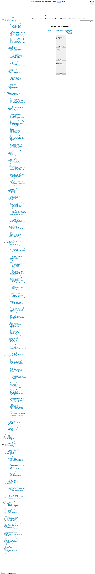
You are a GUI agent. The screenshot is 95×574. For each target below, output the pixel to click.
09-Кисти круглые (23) (14, 391)
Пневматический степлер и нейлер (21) (15, 90)
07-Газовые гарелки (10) (12, 430)
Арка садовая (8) (11, 446)
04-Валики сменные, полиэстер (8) (16, 360)
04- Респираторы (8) (9, 435)
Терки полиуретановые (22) (15, 421)
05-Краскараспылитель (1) (12, 396)
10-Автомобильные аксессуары (13, 69)
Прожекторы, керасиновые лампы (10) (14, 521)
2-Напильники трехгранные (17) (15, 130)
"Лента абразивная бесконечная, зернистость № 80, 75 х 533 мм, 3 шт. (18, 309)
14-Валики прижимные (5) (14, 372)
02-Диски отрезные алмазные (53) (16, 278)
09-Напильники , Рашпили (12, 127)
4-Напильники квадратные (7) (15, 132)
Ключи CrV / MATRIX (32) (16, 58)
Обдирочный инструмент (14, 351)
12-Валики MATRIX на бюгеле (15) (16, 369)
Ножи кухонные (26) (9, 515)
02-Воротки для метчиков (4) (15, 329)
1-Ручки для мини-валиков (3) (17, 376)
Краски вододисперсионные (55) (11, 550)
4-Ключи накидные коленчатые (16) (18, 66)
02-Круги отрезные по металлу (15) (18, 297)
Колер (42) (7, 549)
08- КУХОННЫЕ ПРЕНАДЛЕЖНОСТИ (10, 514)
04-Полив (7, 485)
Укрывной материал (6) (12, 452)
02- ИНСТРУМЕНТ (6, 95)
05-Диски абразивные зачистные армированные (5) (15, 292)
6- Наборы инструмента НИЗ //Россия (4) (17, 23)
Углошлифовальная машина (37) (11, 541)
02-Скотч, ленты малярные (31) (11, 506)
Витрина (27, 23)
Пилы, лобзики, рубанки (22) (10, 536)
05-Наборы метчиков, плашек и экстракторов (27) (15, 333)
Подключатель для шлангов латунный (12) (15, 490)
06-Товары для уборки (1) (10, 509)
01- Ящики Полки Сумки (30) (10, 20)
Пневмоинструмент (11, 91)
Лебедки (11, 82)
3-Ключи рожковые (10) (16, 54)
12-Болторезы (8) (11, 339)
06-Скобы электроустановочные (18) (14, 237)
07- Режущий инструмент (9, 242)
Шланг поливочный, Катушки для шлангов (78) (16, 496)
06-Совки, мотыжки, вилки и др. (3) (14, 472)
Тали (10, 83)
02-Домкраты (10, 76)
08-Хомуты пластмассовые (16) (13, 238)
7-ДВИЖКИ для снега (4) (14, 468)
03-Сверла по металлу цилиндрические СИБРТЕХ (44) (17, 267)
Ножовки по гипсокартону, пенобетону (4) (17, 350)
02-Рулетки (10, 195)
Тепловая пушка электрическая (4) (11, 539)
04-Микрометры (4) (11, 199)
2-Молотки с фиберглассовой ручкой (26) (17, 100)
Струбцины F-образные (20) (15, 156)
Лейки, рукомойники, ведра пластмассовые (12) (16, 488)
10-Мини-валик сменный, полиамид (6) (17, 366)
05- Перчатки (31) (8, 436)
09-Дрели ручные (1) (11, 191)
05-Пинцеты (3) (8, 508)
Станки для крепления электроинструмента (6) (13, 537)
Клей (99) (7, 548)
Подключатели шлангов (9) (12, 489)
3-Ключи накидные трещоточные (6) (18, 65)
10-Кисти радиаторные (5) (14, 392)
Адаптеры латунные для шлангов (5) (14, 487)
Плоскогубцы (12, 148)
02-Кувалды (10, 103)
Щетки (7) (9, 511)
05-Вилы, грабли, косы (12, 469)
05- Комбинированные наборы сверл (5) (17, 273)
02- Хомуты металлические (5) (10, 21)
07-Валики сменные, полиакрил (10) (16, 363)
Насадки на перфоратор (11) (17, 261)
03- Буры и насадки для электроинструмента (14, 259)
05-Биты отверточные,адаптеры (13, 110)
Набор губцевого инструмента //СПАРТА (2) (18, 138)
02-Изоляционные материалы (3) (11, 518)
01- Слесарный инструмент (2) (10, 96)
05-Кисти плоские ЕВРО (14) (15, 386)
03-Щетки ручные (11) (14, 327)
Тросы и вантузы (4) (11, 441)
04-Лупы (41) (7, 507)
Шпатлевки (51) (8, 552)
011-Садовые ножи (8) (12, 454)
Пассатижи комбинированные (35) (16, 144)
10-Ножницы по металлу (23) (13, 337)
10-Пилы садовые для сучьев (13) (14, 481)
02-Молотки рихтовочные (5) (13, 94)
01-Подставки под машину (12, 75)
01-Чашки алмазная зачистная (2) (16, 277)
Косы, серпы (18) (13, 471)
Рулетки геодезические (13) (15, 196)
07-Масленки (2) (10, 86)
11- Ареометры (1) (11, 70)
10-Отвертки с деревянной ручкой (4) (16, 123)
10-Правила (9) (10, 423)
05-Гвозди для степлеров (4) (15, 235)
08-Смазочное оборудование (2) (13, 87)
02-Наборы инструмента (14, 24)
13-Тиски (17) (10, 152)
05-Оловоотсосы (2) (11, 428)
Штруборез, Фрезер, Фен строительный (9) (13, 543)
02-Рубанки (10, 160)
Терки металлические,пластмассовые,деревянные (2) (18, 419)
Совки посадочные (59, 30)
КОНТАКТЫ (39, 1)
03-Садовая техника (9, 483)
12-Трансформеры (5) (12, 151)
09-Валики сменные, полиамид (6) (16, 365)
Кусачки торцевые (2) (13, 143)
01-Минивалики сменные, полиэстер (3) (17, 357)
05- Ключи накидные (13, 63)
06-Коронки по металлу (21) (17, 272)
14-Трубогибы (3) (11, 153)
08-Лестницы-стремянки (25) (10, 513)
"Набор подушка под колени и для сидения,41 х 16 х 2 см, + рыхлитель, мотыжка (16, 476)
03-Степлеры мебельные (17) (13, 226)
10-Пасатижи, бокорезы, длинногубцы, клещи (16, 137)
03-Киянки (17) (10, 108)
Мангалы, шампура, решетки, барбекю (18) (15, 498)
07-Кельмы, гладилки (11, 412)
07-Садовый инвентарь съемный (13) (14, 477)
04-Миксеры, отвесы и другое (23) (14, 395)
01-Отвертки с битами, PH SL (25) (16, 114)
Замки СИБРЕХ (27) (11, 504)
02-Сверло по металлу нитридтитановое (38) (16, 266)
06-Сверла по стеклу (13, 274)
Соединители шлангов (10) (12, 494)
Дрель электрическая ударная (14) (11, 528)
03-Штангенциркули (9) (12, 198)
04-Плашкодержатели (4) (14, 331)
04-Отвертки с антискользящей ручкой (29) (17, 117)
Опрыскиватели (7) (11, 484)
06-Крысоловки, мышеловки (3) (11, 499)
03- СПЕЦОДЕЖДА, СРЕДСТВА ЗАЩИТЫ (10, 432)
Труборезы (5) (10, 442)
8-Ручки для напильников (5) (15, 135)
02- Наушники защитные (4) (10, 433)
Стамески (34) (12, 189)
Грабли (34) (12, 470)
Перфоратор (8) (8, 535)
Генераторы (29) (8, 526)
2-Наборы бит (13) (13, 112)
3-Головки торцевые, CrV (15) (15, 41)
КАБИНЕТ (63, 1)
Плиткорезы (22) (13, 346)
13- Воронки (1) (10, 71)
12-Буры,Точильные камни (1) (15, 322)
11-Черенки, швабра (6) (12, 482)
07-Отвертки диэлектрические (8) (16, 119)
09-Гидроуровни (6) (11, 223)
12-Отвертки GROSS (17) (14, 125)
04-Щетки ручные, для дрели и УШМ (14, 324)
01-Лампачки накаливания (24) (13, 522)
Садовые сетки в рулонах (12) (13, 450)
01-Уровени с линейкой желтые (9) (16, 202)
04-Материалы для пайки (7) (13, 427)
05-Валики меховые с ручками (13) (16, 361)
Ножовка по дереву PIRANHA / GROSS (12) (17, 172)
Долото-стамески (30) (14, 188)
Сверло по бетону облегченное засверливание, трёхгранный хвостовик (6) (17, 256)
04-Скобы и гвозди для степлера (13, 227)
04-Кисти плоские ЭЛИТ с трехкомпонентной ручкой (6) (15, 385)
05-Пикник (7, 497)
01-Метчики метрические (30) (15, 328)
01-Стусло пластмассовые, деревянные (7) (17, 167)
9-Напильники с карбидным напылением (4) (18, 136)
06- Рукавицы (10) (8, 437)
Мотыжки (49, 30)
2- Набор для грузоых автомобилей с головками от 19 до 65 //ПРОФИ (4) (16, 35)
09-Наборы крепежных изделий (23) (14, 241)
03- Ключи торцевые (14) (12, 44)
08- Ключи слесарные (11, 48)
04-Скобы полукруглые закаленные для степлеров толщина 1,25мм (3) (17, 234)
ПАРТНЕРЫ (54, 1)
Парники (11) (10, 447)
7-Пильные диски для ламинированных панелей (16, 290)
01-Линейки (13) (10, 194)
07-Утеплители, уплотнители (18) (11, 512)
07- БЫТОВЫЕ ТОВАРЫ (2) (8, 502)
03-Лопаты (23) (10, 456)
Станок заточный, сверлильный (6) (11, 538)
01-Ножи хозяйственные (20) (15, 341)
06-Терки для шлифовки (14, 312)
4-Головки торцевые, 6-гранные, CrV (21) (17, 42)
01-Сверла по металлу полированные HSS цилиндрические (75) (19, 264)
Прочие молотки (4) (15, 99)
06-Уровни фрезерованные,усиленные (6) (17, 221)
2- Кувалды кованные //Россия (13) (16, 104)
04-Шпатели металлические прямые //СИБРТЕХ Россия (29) (17, 404)
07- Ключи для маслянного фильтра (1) (15, 67)
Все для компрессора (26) (12, 89)
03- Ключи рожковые (13, 51)
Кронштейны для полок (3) (10, 501)
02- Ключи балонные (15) (14, 50)
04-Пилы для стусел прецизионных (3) (17, 169)
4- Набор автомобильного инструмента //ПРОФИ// (16, 28)
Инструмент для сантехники (10, 440)
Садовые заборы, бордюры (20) (13, 448)
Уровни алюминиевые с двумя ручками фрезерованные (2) (17, 206)
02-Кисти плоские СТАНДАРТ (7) (15, 381)
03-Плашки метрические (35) (15, 330)
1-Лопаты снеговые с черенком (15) (16, 459)
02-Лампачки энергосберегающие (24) (14, 523)
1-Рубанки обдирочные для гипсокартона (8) (17, 353)
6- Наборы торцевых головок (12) (16, 37)
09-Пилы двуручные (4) (12, 480)
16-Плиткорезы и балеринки (13, 345)
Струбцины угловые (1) (14, 159)
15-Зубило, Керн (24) (11, 154)
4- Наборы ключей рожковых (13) (18, 56)
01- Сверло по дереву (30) (16, 245)
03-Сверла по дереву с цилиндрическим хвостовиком (17, 247)
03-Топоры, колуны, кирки (12, 163)
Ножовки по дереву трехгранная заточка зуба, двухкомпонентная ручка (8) (17, 175)
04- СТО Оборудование (9, 74)
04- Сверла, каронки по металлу (15, 262)
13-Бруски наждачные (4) (14, 323)
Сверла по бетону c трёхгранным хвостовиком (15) (18, 252)
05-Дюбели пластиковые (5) (13, 236)
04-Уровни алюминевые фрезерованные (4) (18, 214)
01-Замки (7, 503)
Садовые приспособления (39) (13, 449)
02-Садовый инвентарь (9, 453)
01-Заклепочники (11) (11, 224)
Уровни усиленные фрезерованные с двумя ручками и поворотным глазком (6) (19, 212)
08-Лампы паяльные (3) (12, 431)
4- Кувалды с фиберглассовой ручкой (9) (17, 107)
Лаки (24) (7, 551)
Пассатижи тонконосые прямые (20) (16, 146)
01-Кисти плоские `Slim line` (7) (15, 380)
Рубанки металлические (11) (15, 162)
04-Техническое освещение (10, 520)
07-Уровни (9, 201)
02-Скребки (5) (12, 342)
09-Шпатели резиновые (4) (14, 411)
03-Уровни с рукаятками (14, 204)
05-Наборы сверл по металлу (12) (18, 271)
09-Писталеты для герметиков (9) (14, 422)
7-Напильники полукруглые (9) (15, 134)
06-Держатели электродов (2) (13, 429)
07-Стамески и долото (12, 187)
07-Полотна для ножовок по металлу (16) (15, 335)
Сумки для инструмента (9, 439)
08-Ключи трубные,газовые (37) (13, 126)
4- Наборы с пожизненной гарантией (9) (17, 36)
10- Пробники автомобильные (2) (14, 72)
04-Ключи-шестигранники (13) (13, 109)
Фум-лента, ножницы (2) (12, 443)
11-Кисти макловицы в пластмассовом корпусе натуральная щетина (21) (17, 394)
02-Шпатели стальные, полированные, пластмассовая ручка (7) (17, 401)
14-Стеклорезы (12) (11, 343)
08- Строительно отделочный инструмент (12, 355)
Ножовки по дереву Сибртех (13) (16, 173)
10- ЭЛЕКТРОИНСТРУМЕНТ (8, 524)
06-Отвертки (10, 113)
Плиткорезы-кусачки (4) (14, 347)
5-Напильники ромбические (15, 133)
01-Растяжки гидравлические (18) (14, 93)
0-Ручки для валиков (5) (16, 375)
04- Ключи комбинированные (15, 57)
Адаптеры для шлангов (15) (13, 486)
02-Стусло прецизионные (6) (15, 168)
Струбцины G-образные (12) (15, 158)
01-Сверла (9, 243)
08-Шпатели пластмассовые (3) (15, 410)
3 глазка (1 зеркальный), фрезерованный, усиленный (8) (17, 218)
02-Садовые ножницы (11, 455)
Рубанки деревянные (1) (14, 161)
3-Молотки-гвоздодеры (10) (15, 101)
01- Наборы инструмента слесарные (14, 22)
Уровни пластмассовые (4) (17, 220)
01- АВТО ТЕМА (6, 19)
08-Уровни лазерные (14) (12, 222)
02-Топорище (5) (13, 164)
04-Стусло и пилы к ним (12, 166)
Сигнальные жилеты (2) (9, 438)
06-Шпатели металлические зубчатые (16, 407)
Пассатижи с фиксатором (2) (15, 145)
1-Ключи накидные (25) (16, 64)
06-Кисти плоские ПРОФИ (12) (15, 387)
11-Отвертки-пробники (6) (14, 124)
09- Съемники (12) (11, 68)
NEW (31, 1)
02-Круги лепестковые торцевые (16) (16, 302)
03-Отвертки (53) (13, 116)
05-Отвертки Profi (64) (14, 118)
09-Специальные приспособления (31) (15, 88)
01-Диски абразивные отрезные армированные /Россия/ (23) (17, 296)
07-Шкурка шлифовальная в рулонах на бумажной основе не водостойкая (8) (17, 316)
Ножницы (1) (7, 533)
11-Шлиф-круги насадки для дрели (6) (17, 321)
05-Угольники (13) (11, 200)
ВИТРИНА (58, 1)
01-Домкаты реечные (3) (14, 77)
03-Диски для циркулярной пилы (15, 279)
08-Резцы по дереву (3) (12, 190)
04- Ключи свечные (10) (12, 45)
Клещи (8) (11, 141)
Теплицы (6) (10, 451)
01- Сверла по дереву (14, 244)
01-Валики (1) (10, 356)
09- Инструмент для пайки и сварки (11, 424)
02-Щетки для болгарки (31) (15, 326)
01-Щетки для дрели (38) (14, 325)
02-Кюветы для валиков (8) (12, 379)
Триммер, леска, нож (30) (10, 540)
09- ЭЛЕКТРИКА (6, 516)
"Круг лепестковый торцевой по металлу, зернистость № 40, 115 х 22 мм (18, 304)
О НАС (43, 1)
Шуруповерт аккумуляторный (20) (11, 544)
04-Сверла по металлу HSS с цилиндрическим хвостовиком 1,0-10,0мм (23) (18, 269)
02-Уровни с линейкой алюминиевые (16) (17, 203)
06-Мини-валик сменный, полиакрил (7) (17, 362)
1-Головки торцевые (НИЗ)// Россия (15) (17, 38)
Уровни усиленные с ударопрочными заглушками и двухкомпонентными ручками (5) (18, 210)
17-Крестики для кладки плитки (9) (14, 349)
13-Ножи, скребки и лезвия (12, 340)
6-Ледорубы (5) (12, 467)
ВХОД (13, 17)
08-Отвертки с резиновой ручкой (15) (16, 120)
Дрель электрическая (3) (9, 527)
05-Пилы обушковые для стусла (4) (16, 170)
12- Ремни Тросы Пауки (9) (12, 73)
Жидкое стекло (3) (8, 547)
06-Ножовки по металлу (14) (13, 334)
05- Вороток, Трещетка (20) (12, 46)
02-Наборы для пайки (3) (12, 425)
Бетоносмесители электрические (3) (11, 525)
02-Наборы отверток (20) (14, 115)
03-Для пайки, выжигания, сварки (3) (14, 426)
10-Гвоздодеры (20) (11, 192)
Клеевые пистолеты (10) (9, 529)
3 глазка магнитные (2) (16, 219)
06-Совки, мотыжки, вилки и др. (50, 23)
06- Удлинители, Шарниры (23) (13, 47)
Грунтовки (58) (8, 546)
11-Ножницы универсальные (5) (13, 338)
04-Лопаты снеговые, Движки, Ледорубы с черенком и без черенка (15, 458)
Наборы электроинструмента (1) (11, 532)
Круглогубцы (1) (12, 142)
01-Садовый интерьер (9, 445)
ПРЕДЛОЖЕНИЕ (48, 1)
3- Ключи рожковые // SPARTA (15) (18, 55)
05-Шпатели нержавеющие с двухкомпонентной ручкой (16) (15, 406)
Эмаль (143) (7, 553)
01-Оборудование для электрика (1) (11, 517)
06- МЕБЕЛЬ (5, 500)
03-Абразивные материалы (12, 299)
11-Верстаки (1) (10, 193)
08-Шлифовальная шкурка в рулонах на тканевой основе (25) (17, 318)
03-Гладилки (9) (12, 417)
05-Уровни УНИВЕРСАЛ (14, 215)
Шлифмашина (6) (8, 542)
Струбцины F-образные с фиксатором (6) (17, 157)
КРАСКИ (4, 545)
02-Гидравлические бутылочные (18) (16, 78)
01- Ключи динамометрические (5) (16, 49)
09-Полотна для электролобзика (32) (14, 336)
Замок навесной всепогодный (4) (13, 505)
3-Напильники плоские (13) (15, 131)
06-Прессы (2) (10, 85)
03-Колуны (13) (12, 165)
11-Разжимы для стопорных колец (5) (14, 150)
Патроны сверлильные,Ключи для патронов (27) (14, 534)
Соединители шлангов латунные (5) (14, 495)
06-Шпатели (10, 397)
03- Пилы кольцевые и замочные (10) (18, 248)
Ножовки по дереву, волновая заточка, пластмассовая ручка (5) (17, 178)
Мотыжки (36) (12, 473)
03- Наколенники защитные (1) (10, 434)
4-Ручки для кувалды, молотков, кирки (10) (17, 102)
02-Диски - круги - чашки (12, 276)
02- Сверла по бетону (14, 249)
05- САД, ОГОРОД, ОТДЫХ (8, 444)
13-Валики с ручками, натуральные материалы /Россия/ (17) (16, 371)
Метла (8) (9, 510)
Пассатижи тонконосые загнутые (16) (16, 147)
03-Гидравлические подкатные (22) (16, 79)
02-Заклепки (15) (11, 225)
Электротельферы (13, 84)
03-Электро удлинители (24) (10, 519)
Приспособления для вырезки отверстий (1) (18, 348)
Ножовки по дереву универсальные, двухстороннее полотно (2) (16, 177)
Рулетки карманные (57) (14, 197)
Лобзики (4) (12, 171)
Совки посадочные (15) (14, 474)
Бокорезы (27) (12, 139)
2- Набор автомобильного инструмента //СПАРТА (16, 26)
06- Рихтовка (7, 92)
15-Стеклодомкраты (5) (12, 344)
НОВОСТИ (35, 1)
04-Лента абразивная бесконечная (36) (17, 307)
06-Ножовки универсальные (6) (13, 186)
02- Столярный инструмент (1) (10, 155)
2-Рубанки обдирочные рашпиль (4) (18, 354)
